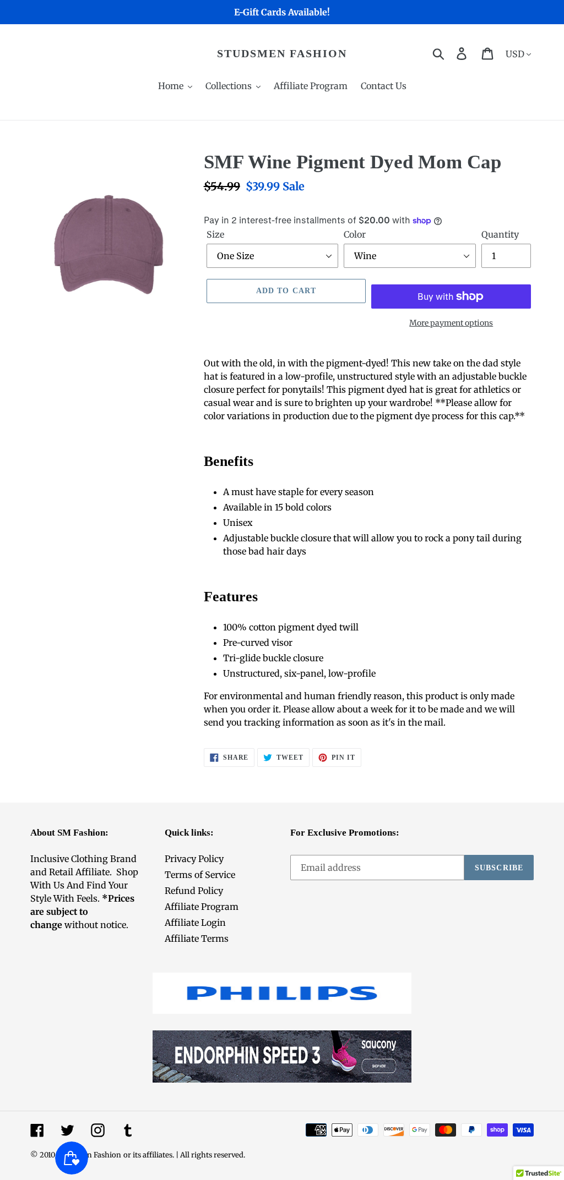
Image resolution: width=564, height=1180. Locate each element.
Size (215, 234)
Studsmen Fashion (282, 53)
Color (355, 234)
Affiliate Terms (197, 938)
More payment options (451, 323)
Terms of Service (200, 874)
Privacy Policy (194, 858)
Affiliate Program (201, 906)
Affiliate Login (195, 922)
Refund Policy (194, 890)
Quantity (500, 234)
